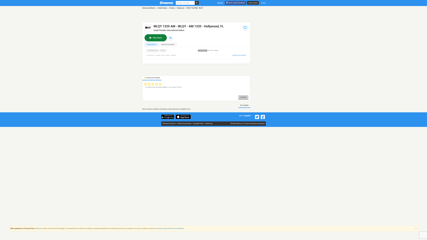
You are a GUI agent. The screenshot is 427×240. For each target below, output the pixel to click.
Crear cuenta (253, 3)
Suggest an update (239, 55)
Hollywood (180, 8)
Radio (220, 3)
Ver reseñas (244, 105)
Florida (172, 8)
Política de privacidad (184, 123)
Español (248, 116)
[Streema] (166, 2)
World (163, 50)
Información (151, 44)
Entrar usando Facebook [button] (236, 3)
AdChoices (208, 123)
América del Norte (148, 8)
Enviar (243, 97)
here (40, 228)
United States (162, 8)
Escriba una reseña (153, 78)
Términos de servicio (169, 123)
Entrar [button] (263, 3)
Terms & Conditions (177, 228)
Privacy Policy (162, 228)
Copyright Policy (198, 123)
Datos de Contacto (167, 44)
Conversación (152, 50)
